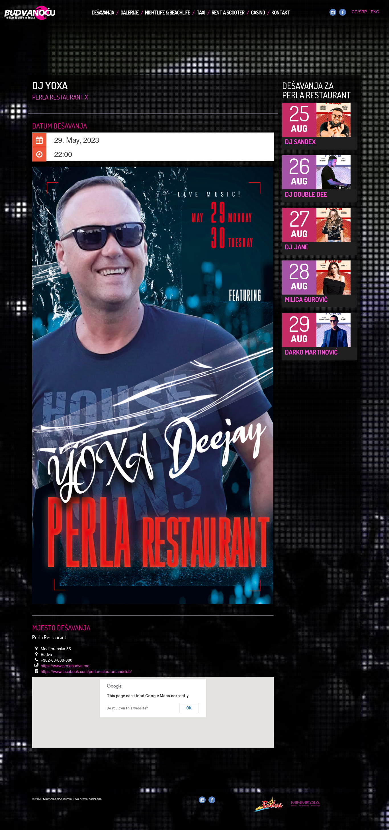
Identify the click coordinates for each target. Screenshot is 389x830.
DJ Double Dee (306, 194)
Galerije (129, 12)
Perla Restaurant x (60, 97)
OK (189, 708)
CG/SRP (359, 12)
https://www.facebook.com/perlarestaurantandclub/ (86, 671)
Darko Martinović (311, 352)
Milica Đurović (306, 299)
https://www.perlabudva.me (65, 665)
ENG (375, 12)
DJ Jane (296, 247)
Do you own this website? (127, 708)
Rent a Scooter (228, 12)
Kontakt (280, 12)
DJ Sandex (300, 142)
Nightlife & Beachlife (167, 12)
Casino (258, 12)
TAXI (200, 12)
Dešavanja (103, 12)
